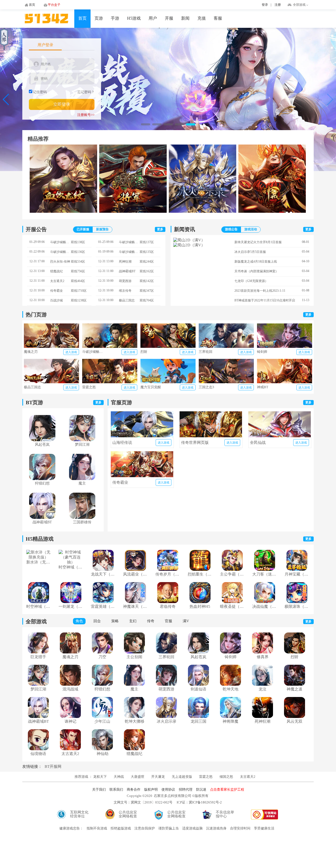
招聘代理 (185, 789)
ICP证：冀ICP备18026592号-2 (199, 802)
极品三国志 (32, 387)
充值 (201, 18)
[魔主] (82, 479)
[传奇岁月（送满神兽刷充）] (167, 569)
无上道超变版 (182, 777)
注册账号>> (85, 115)
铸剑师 (262, 352)
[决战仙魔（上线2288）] (264, 602)
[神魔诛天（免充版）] (135, 602)
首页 (82, 18)
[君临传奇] (167, 602)
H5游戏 (134, 18)
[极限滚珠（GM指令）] (296, 602)
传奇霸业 (120, 482)
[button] (145, 124)
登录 (265, 5)
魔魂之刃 (31, 352)
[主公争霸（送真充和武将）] (232, 569)
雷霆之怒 (89, 387)
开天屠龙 (158, 777)
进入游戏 (71, 352)
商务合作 (133, 789)
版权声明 (151, 789)
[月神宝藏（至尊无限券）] (296, 569)
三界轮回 (205, 352)
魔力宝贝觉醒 (150, 387)
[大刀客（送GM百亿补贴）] (264, 569)
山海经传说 (122, 442)
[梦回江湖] (82, 440)
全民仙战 (258, 442)
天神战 (119, 777)
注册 (278, 5)
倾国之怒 (226, 777)
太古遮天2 (247, 777)
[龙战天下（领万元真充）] (103, 569)
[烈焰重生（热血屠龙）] (200, 569)
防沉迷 (201, 789)
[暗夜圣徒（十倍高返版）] (232, 602)
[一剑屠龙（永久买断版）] (70, 602)
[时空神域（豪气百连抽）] (71, 562)
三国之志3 (206, 387)
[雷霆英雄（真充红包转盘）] (103, 602)
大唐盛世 (137, 777)
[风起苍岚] (42, 440)
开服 (169, 18)
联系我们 (116, 789)
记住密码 (40, 92)
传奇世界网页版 (195, 442)
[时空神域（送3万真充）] (38, 602)
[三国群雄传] (82, 517)
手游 (115, 18)
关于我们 (99, 789)
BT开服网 (53, 766)
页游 (98, 18)
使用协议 (168, 789)
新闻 (185, 18)
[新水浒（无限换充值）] (38, 557)
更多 (160, 229)
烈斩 (143, 352)
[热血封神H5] (200, 602)
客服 (218, 18)
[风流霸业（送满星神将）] (135, 569)
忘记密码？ (85, 92)
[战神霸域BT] (42, 517)
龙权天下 (100, 777)
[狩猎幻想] (42, 479)
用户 (153, 18)
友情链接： (32, 766)
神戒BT (262, 387)
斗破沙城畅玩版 (94, 352)
